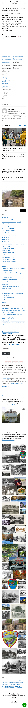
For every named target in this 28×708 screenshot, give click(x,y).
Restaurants (5, 291)
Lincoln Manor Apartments (9, 261)
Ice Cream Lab (6, 295)
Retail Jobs (4, 300)
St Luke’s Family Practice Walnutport (12, 273)
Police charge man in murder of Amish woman (13, 178)
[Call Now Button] (24, 705)
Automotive (5, 217)
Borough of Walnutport (8, 228)
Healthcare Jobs (6, 246)
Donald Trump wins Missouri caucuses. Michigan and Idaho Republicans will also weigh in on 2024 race (13, 171)
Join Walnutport (6, 233)
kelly (19, 680)
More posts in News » (22, 125)
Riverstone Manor (7, 270)
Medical (4, 266)
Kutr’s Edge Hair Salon (8, 257)
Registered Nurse (6, 288)
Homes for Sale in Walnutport (10, 286)
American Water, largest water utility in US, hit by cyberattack (14, 164)
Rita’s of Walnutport (8, 297)
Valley (14, 684)
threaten (6, 684)
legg (7, 682)
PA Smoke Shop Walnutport (9, 279)
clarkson (6, 680)
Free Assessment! (13, 344)
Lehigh (10, 682)
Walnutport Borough (12, 686)
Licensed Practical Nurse (8, 259)
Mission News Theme (9, 705)
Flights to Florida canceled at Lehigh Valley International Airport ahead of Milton (13, 156)
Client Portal (5, 237)
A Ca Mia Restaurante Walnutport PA (12, 293)
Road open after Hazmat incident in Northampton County (12, 149)
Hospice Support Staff (8, 252)
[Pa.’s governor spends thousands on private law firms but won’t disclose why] (19, 62)
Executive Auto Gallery (8, 220)
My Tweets (4, 396)
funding (12, 680)
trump (12, 684)
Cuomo (10, 680)
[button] (6, 447)
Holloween (16, 680)
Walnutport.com (6, 378)
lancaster (5, 682)
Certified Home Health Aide (9, 235)
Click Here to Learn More (17, 383)
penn (19, 682)
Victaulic (4, 302)
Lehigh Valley (13, 682)
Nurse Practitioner (7, 277)
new (17, 682)
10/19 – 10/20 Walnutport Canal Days (12, 314)
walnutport (18, 684)
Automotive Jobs (6, 226)
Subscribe (6, 353)
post (21, 682)
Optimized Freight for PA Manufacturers (10, 333)
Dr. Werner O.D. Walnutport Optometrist (13, 268)
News (3, 275)
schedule (3, 684)
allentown (3, 680)
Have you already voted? (8, 312)
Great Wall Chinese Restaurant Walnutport (13, 244)
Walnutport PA (14, 2)
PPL (22, 682)
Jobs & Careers (6, 255)
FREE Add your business (8, 230)
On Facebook (5, 387)
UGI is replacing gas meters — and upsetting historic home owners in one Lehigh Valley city (13, 322)
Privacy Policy (5, 282)
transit (9, 684)
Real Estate (5, 284)
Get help (14, 405)
